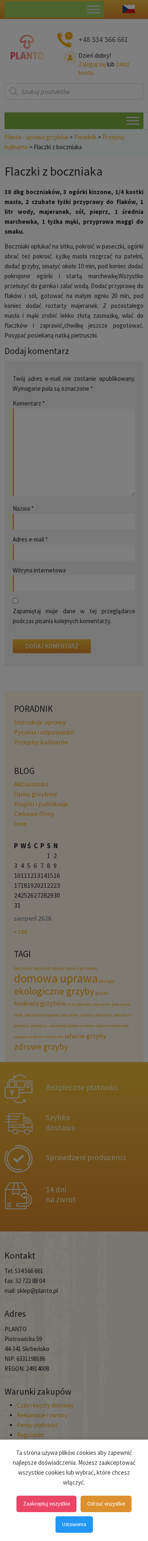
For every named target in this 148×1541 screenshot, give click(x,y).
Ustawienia (74, 1524)
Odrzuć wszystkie (106, 1503)
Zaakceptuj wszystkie (46, 1503)
